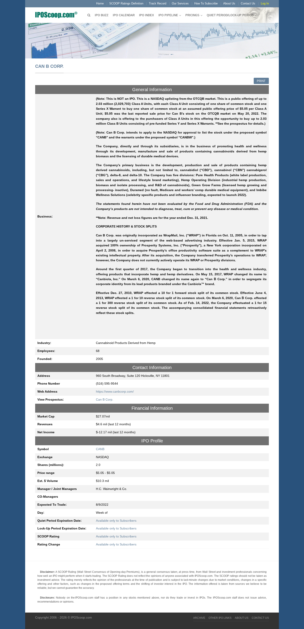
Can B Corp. (104, 399)
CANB (100, 449)
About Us (229, 3)
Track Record (157, 3)
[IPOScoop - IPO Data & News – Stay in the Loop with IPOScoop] (57, 14)
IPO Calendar (124, 15)
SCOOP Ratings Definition (126, 3)
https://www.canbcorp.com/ (115, 391)
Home (100, 3)
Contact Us (248, 3)
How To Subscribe (206, 3)
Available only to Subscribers (116, 520)
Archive (199, 618)
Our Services (180, 3)
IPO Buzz (101, 15)
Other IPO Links (220, 618)
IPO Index (146, 15)
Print (261, 81)
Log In (265, 3)
